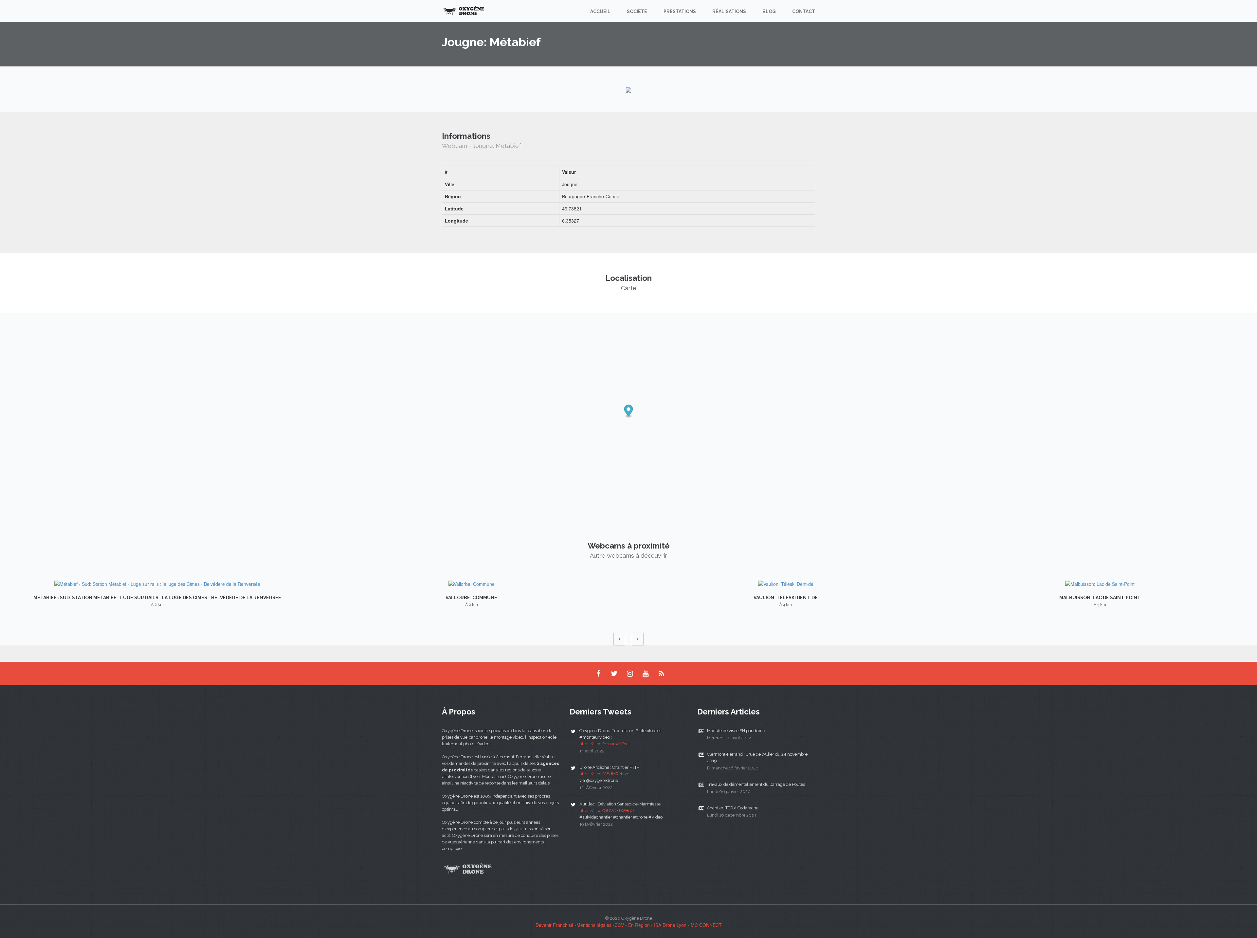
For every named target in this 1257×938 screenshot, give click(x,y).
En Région (639, 925)
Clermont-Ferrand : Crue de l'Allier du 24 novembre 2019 (757, 757)
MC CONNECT (706, 925)
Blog (769, 11)
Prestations (680, 11)
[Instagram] (629, 673)
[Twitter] (614, 673)
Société (637, 11)
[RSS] (661, 673)
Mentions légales (593, 925)
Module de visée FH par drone (736, 730)
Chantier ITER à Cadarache (732, 807)
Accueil (600, 11)
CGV (619, 925)
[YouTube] (645, 673)
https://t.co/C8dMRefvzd (604, 773)
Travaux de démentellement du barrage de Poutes (756, 784)
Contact (803, 11)
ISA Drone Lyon (670, 925)
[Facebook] (598, 673)
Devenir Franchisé (555, 925)
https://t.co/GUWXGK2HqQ (606, 810)
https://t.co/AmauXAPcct (604, 743)
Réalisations (729, 11)
